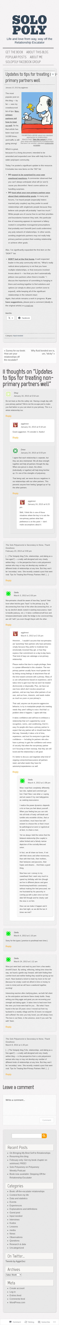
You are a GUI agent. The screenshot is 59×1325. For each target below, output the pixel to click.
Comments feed (17, 1299)
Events (13, 1202)
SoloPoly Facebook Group (23, 62)
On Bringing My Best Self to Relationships (30, 1153)
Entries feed (15, 1295)
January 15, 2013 (12, 88)
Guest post (15, 1212)
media (13, 1230)
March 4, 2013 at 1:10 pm (25, 935)
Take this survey (39, 139)
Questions (14, 1241)
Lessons (14, 1226)
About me (36, 57)
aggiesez (25, 424)
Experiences (16, 1205)
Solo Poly (29, 25)
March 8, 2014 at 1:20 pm (17, 1045)
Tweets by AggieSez (15, 1261)
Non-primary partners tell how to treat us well (12, 118)
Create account (17, 1288)
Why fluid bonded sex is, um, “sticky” (43, 352)
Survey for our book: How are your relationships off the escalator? (14, 355)
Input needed (18, 336)
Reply (8, 416)
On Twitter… (16, 1256)
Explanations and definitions (23, 1209)
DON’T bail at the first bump (21, 259)
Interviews (14, 1219)
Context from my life (19, 1195)
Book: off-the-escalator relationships (27, 1191)
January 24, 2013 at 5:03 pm (33, 453)
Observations (16, 1237)
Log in (13, 1292)
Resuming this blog (19, 1156)
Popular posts (15, 57)
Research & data (18, 1244)
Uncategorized (17, 1248)
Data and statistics (18, 1198)
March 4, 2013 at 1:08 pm (39, 783)
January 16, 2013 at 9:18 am (33, 427)
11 (53, 74)
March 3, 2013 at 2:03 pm (25, 595)
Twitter (51, 6)
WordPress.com (17, 1302)
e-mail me (28, 305)
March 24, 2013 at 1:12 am (25, 961)
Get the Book (14, 52)
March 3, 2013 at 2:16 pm (32, 636)
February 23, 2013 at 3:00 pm (19, 551)
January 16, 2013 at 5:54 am (26, 396)
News (12, 1234)
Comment (46, 1120)
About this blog (37, 52)
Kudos (13, 1223)
